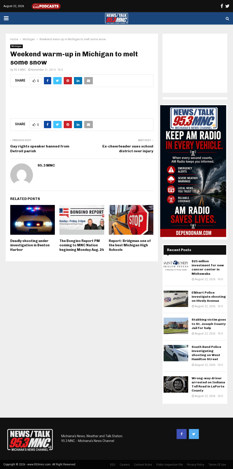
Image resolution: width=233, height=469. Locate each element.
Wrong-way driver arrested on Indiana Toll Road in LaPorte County (208, 384)
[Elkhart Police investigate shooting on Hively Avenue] (176, 299)
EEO (112, 464)
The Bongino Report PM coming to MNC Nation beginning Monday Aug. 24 (81, 245)
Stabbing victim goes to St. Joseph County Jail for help (209, 324)
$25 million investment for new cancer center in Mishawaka (208, 267)
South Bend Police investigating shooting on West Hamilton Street (206, 353)
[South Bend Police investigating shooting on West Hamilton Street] (176, 353)
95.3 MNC (20, 69)
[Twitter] (194, 434)
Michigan (16, 46)
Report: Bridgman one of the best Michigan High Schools (130, 245)
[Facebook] (182, 434)
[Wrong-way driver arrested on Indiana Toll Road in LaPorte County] (176, 384)
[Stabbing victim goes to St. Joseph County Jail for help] (176, 326)
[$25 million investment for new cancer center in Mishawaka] (176, 267)
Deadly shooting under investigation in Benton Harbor (30, 245)
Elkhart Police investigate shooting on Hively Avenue (209, 297)
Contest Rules (143, 464)
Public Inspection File (169, 464)
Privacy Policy (195, 464)
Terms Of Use (217, 464)
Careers (125, 464)
